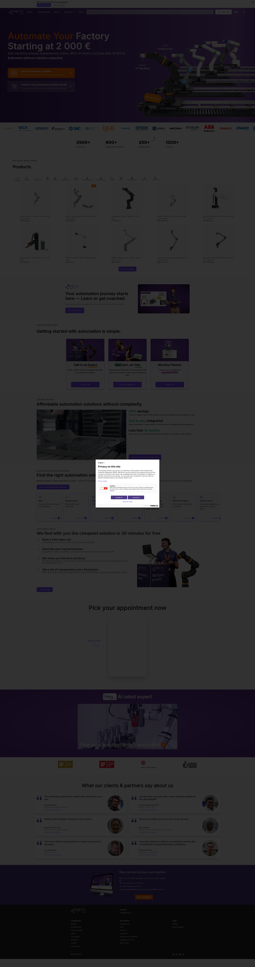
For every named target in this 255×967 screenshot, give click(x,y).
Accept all (136, 497)
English (100, 463)
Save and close (127, 501)
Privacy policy (102, 481)
